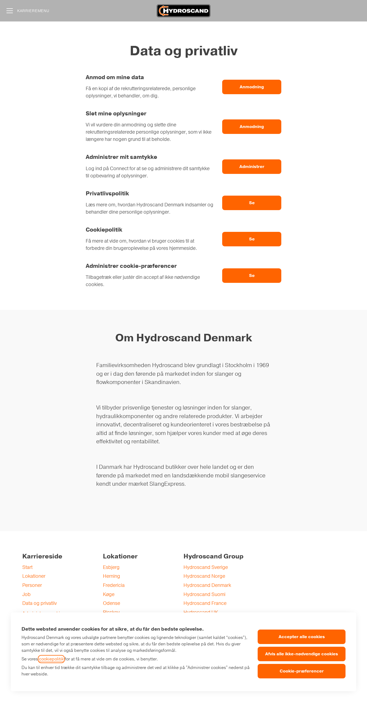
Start (27, 567)
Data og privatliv (39, 603)
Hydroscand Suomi (204, 594)
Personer (32, 585)
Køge (108, 594)
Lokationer (33, 576)
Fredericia (114, 585)
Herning (111, 576)
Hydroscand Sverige (206, 567)
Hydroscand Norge (204, 576)
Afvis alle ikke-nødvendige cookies (301, 654)
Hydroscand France (205, 603)
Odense (111, 603)
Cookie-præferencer (302, 671)
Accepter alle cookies (302, 637)
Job (26, 594)
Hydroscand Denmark (207, 585)
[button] (251, 275)
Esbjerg (111, 567)
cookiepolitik (51, 659)
